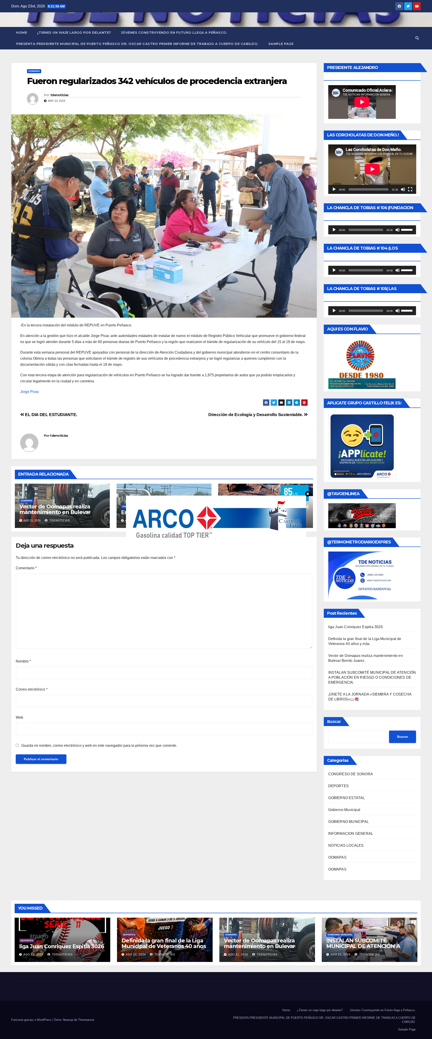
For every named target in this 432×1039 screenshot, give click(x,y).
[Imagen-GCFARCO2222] (216, 519)
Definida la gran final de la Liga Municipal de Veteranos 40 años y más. (164, 946)
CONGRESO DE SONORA (350, 774)
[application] (372, 169)
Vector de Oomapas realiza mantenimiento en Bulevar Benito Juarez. (54, 512)
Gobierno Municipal (344, 810)
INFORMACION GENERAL (350, 833)
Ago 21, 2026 (238, 954)
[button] (417, 38)
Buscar (334, 721)
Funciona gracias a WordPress (31, 1019)
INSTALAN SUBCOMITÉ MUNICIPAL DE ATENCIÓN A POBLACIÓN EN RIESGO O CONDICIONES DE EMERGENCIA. (372, 677)
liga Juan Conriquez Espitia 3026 (355, 627)
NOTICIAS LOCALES (346, 845)
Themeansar (86, 1019)
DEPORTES (338, 786)
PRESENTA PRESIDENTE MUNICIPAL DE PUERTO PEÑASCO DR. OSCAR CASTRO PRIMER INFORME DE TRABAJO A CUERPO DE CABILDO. (137, 44)
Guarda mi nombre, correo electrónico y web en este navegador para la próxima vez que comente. (99, 745)
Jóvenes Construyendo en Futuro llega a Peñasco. (174, 33)
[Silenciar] (403, 189)
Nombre (23, 661)
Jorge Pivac (29, 392)
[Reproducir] (334, 189)
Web (19, 717)
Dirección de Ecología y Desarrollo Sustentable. (256, 414)
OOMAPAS (34, 71)
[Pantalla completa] (410, 189)
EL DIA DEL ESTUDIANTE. (50, 414)
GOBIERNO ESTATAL (346, 798)
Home (21, 33)
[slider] (407, 229)
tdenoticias (59, 95)
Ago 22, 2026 (33, 954)
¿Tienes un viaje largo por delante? (74, 33)
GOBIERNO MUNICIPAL (348, 822)
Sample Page (281, 44)
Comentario (26, 568)
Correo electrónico (31, 689)
